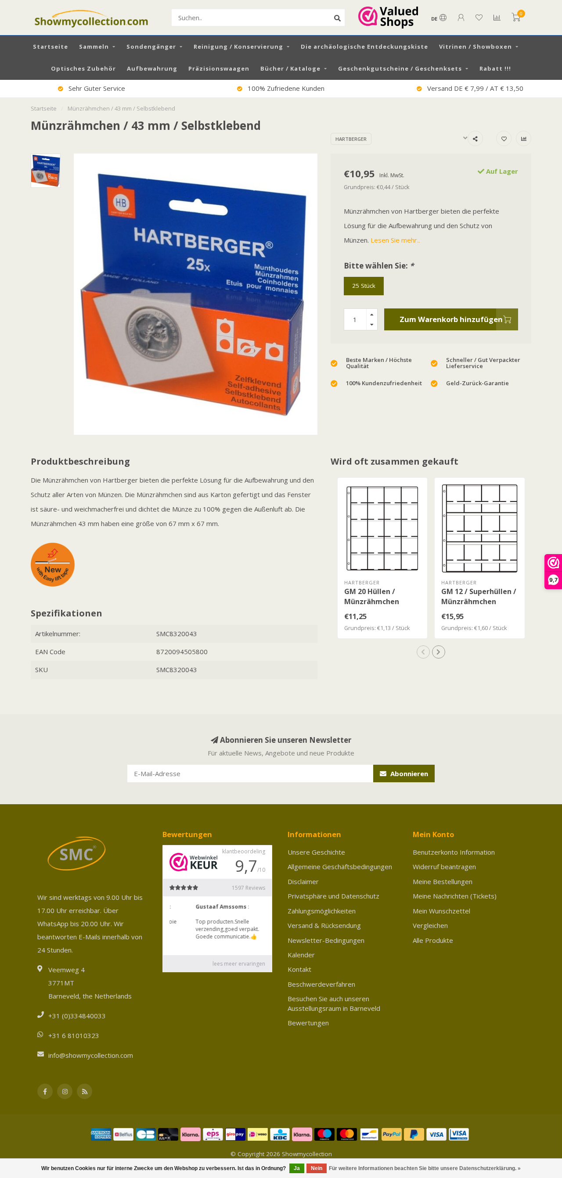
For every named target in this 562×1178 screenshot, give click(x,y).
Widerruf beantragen (444, 866)
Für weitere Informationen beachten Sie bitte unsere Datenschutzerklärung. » (425, 1168)
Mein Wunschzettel (441, 910)
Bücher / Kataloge (290, 68)
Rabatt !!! (495, 68)
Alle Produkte (433, 940)
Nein (316, 1168)
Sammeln (94, 46)
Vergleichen (430, 925)
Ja (297, 1168)
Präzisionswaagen (218, 68)
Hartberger (351, 139)
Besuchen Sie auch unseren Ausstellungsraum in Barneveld (334, 1003)
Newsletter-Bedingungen (326, 940)
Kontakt (299, 969)
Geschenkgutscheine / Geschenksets (400, 68)
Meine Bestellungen (442, 881)
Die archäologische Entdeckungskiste (364, 46)
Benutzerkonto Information (454, 852)
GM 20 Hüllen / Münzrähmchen (371, 596)
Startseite (50, 46)
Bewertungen (308, 1022)
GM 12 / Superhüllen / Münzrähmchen (478, 596)
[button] (423, 652)
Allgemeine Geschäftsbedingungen (340, 866)
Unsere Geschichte (316, 852)
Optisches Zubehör (83, 68)
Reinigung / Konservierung (238, 46)
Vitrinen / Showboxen (475, 46)
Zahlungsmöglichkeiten (322, 910)
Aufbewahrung (152, 68)
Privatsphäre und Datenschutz (333, 896)
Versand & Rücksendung (324, 925)
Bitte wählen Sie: (379, 266)
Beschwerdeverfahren (321, 984)
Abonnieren (408, 773)
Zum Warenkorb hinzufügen (451, 319)
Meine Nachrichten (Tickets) (455, 896)
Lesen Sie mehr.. (395, 240)
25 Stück (363, 286)
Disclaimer (303, 881)
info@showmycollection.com (90, 1055)
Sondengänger (151, 46)
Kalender (301, 954)
